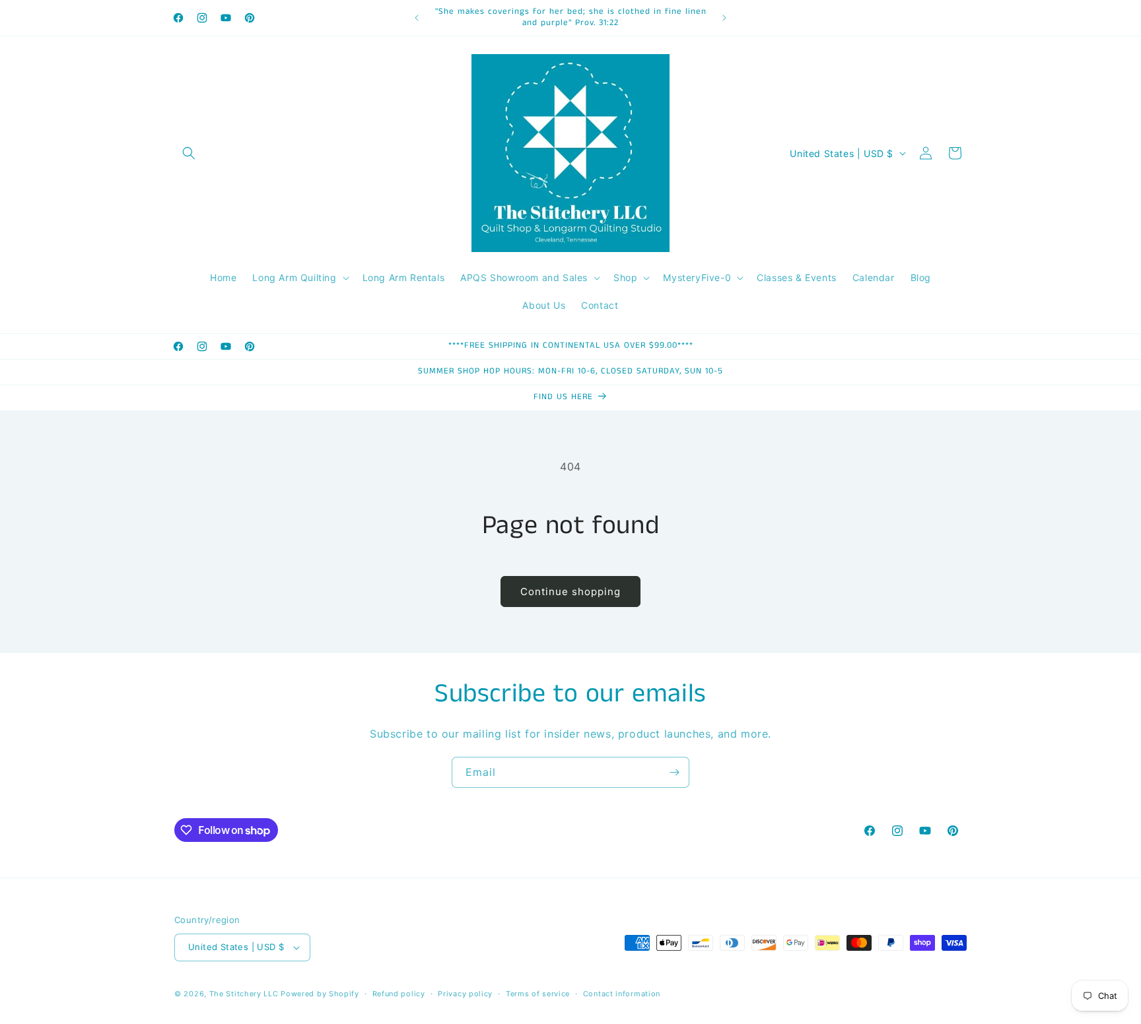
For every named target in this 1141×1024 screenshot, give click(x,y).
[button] (188, 153)
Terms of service (538, 993)
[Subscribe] (674, 772)
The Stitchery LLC (244, 993)
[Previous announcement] (416, 17)
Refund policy (398, 993)
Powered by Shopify (320, 993)
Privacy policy (465, 993)
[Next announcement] (724, 17)
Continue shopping (570, 591)
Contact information (621, 993)
